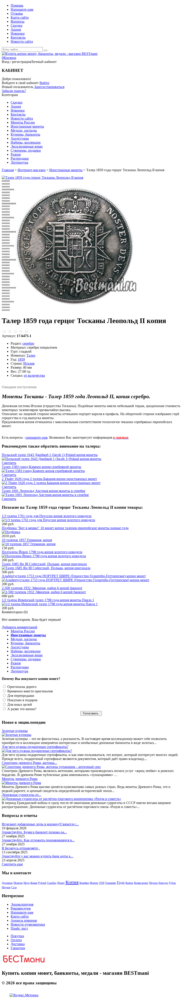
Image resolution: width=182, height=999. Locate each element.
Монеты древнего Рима (20, 779)
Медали (6, 887)
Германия (110, 882)
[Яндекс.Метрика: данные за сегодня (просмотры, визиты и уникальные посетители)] (24, 995)
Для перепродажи (20, 695)
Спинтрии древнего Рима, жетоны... (29, 763)
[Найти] (45, 50)
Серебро (51, 882)
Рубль (172, 882)
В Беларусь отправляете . (21, 848)
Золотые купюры (15, 731)
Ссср (14, 887)
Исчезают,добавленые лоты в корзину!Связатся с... (40, 824)
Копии (33, 882)
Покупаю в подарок (22, 700)
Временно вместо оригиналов (29, 691)
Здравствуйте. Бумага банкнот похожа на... (34, 832)
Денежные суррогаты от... (21, 795)
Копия (72, 882)
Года (121, 882)
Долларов (7, 882)
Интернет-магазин (32, 170)
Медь (27, 882)
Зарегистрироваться (49, 87)
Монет (61, 882)
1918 (101, 882)
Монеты (18, 882)
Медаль (153, 882)
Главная (8, 170)
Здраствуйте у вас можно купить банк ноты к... (37, 856)
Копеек (129, 882)
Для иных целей (19, 704)
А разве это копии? (21, 709)
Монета (94, 882)
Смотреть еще (12, 864)
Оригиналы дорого (21, 687)
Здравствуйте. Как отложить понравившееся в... (38, 840)
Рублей (42, 882)
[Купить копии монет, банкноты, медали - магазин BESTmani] (49, 54)
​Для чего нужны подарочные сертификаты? (35, 747)
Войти (44, 83)
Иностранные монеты (66, 170)
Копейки (84, 882)
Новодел (163, 882)
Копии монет (141, 882)
